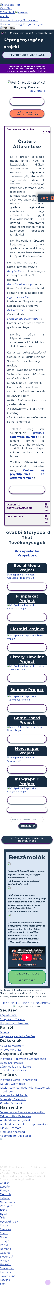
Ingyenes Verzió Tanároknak (18, 1080)
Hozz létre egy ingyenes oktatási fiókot (25, 70)
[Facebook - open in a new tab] (2, 1149)
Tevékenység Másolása (27, 55)
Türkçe (4, 1241)
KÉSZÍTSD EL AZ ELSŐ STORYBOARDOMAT (27, 1003)
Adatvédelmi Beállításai (15, 1135)
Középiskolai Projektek (27, 553)
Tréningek (6, 1091)
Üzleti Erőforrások (11, 1062)
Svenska (5, 1229)
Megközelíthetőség (12, 1132)
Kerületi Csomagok (12, 1083)
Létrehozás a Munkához (15, 1066)
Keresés (26, 826)
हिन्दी (2, 1217)
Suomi (4, 1233)
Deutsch (5, 1194)
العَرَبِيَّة (3, 1213)
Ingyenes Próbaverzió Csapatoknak (23, 1058)
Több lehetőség (37, 91)
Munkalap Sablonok (13, 1099)
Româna (5, 1248)
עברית (3, 1210)
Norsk (3, 1237)
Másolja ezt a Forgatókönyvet (27, 113)
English (5, 1182)
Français (5, 1190)
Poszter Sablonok (11, 1103)
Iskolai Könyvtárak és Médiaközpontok (25, 1087)
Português (7, 1206)
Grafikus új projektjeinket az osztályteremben (27, 474)
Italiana (5, 1198)
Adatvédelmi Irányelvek (15, 1120)
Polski (4, 1245)
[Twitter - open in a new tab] (2, 1159)
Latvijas (5, 1280)
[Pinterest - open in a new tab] (2, 1163)
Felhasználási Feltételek (15, 1116)
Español (5, 1186)
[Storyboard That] (10, 4)
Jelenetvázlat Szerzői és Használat (22, 1112)
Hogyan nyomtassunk (14, 1023)
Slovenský (6, 1256)
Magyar (5, 1260)
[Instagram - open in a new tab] (2, 1154)
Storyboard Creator (12, 1019)
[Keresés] (21, 12)
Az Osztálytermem (12, 1045)
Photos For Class (10, 1049)
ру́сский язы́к (9, 1221)
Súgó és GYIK (8, 1015)
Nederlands (7, 1202)
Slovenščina (7, 1276)
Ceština (5, 1252)
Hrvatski (5, 1264)
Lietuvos (5, 1272)
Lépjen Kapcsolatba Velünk (17, 1036)
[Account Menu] (7, 28)
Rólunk (4, 1032)
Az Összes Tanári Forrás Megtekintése (27, 839)
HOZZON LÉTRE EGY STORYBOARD (27, 977)
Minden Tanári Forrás (20, 33)
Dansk (4, 1225)
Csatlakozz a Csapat (13, 1070)
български (7, 1268)
